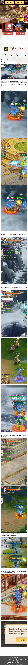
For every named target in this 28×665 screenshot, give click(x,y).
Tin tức (9, 62)
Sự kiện (10, 55)
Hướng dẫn (17, 55)
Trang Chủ (5, 62)
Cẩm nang (23, 55)
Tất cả (4, 55)
